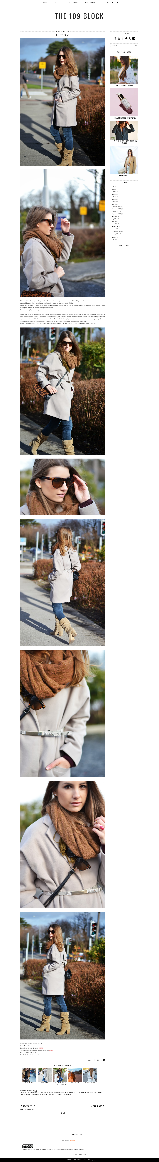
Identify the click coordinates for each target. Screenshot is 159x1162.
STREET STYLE (72, 2)
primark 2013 (30, 1094)
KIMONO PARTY (44, 1082)
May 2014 (114, 224)
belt (42, 1092)
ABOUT (57, 2)
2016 (113, 199)
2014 (26, 1092)
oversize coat (98, 1092)
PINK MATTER (75, 1082)
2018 (113, 194)
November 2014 (116, 209)
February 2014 (116, 231)
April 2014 (115, 226)
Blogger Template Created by (79, 1160)
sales (36, 1094)
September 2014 (116, 214)
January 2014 (115, 234)
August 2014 (115, 216)
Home (62, 1113)
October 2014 (115, 211)
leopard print (73, 1092)
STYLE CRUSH (90, 2)
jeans (66, 1092)
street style (52, 1094)
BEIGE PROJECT (124, 175)
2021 (113, 186)
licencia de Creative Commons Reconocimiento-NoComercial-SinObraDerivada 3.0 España (59, 1149)
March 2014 (115, 229)
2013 (113, 237)
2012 (113, 239)
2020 (113, 189)
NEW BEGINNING (90, 1082)
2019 (113, 191)
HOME (45, 2)
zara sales (60, 1094)
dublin (46, 1092)
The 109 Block (79, 16)
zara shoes (67, 1094)
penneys (22, 1094)
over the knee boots (87, 1092)
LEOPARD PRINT (29, 1082)
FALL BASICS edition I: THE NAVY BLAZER (59, 1083)
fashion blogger (59, 1092)
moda (79, 1092)
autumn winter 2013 (34, 1092)
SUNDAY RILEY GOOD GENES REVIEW (124, 118)
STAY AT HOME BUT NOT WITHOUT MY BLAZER (124, 142)
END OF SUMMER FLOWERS (124, 85)
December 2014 (116, 206)
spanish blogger (43, 1094)
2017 (113, 196)
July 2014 (114, 219)
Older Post (96, 1106)
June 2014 (114, 221)
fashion (51, 1092)
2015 (113, 201)
